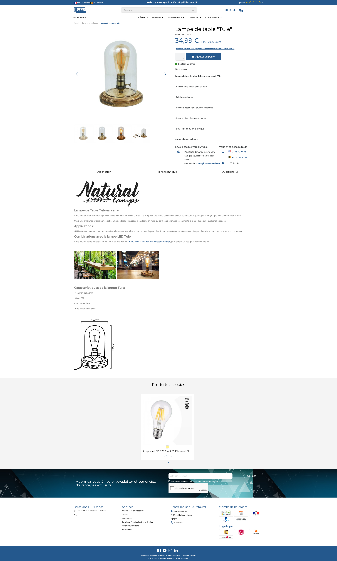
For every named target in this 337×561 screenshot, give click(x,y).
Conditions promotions (130, 526)
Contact (125, 514)
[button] (165, 74)
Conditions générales (149, 555)
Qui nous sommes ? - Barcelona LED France (90, 511)
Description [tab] (104, 171)
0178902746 (176, 522)
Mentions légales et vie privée (169, 555)
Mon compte (127, 518)
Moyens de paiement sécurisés (133, 511)
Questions (230, 171)
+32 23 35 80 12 (99, 3)
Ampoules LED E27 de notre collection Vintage (148, 241)
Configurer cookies (189, 555)
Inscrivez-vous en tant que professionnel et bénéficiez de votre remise (205, 49)
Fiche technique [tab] (167, 171)
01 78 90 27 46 (239, 151)
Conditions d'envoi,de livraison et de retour (137, 522)
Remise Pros (127, 529)
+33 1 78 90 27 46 (83, 3)
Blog (75, 514)
